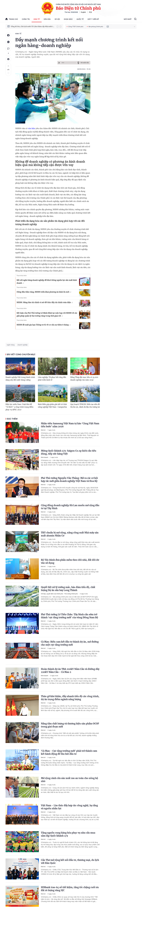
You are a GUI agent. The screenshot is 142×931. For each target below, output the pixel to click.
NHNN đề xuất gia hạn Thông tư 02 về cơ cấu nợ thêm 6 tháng (43, 325)
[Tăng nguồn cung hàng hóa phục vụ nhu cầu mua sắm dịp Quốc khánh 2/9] (22, 841)
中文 (90, 12)
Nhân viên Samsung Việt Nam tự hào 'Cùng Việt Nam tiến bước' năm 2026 (70, 425)
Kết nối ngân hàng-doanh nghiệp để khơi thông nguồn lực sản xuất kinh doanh (47, 281)
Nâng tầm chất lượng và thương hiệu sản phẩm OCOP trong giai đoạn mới (70, 725)
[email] (107, 26)
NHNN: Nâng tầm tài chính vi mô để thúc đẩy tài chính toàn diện (44, 302)
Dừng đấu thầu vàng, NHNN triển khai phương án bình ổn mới (43, 292)
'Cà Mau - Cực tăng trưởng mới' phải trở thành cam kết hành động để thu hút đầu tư (69, 752)
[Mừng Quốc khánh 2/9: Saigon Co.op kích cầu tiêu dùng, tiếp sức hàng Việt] (22, 459)
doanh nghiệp (23, 345)
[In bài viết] (8, 59)
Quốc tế (80, 19)
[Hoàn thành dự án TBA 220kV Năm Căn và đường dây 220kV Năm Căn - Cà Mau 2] (22, 678)
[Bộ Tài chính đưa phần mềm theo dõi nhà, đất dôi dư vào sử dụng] (22, 568)
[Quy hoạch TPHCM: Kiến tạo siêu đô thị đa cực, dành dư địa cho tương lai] (85, 393)
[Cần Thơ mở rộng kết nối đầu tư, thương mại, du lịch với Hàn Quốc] (22, 869)
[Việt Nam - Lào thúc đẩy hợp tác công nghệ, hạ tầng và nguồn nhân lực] (22, 814)
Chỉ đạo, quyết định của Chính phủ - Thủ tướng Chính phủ (59, 594)
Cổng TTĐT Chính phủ (75, 26)
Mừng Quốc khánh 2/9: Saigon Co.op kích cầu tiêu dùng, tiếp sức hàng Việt (68, 452)
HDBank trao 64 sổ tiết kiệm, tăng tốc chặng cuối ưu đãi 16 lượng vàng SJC (70, 889)
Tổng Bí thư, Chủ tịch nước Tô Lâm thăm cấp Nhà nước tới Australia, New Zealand (32, 26)
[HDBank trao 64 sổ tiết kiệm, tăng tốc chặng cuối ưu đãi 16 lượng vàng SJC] (22, 896)
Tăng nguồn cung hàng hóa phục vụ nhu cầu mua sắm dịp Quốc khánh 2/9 (68, 834)
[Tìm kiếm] (135, 19)
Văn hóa (47, 19)
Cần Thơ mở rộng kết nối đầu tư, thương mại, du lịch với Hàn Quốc (70, 861)
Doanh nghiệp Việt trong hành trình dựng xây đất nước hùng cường (20, 378)
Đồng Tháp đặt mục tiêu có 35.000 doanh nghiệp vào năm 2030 (84, 378)
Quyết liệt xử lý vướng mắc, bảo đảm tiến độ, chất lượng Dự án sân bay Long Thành (68, 589)
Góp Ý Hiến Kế (93, 19)
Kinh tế (37, 19)
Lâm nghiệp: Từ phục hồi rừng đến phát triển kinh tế (52, 378)
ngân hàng (11, 345)
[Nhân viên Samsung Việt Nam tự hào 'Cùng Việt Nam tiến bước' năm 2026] (22, 432)
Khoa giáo (68, 19)
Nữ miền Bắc (85, 62)
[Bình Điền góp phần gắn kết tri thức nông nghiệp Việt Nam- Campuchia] (52, 393)
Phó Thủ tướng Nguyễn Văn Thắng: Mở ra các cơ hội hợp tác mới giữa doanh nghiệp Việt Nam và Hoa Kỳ (69, 479)
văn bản (31, 128)
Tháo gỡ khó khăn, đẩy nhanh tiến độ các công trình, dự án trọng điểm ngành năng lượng (70, 698)
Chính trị (26, 19)
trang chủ (13, 19)
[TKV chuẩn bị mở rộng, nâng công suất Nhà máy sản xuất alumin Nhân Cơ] (22, 541)
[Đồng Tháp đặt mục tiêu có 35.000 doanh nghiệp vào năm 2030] (85, 366)
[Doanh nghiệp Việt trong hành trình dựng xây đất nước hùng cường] (20, 366)
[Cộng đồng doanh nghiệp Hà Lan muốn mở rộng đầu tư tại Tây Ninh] (22, 514)
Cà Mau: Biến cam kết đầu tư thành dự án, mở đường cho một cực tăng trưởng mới (70, 643)
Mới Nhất (128, 19)
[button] (57, 26)
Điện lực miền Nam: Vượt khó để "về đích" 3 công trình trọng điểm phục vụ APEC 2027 (19, 407)
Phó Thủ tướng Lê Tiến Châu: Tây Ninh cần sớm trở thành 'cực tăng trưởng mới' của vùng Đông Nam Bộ (69, 616)
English (83, 12)
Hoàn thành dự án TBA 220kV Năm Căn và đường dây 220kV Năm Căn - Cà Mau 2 (70, 670)
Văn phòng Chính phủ (95, 26)
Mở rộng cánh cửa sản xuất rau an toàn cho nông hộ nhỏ (69, 780)
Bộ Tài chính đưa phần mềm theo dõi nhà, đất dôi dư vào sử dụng (70, 561)
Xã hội (57, 19)
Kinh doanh (44, 457)
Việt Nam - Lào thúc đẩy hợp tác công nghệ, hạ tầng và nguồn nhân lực (69, 807)
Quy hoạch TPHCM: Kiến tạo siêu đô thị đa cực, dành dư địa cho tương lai (85, 405)
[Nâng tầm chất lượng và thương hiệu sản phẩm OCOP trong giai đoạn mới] (22, 732)
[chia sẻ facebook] (8, 35)
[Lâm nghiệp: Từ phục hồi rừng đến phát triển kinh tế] (52, 366)
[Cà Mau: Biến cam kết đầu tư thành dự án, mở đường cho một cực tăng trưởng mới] (22, 650)
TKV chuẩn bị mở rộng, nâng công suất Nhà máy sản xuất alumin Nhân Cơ (70, 534)
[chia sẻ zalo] (8, 42)
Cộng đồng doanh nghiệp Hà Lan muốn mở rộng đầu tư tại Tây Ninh (70, 507)
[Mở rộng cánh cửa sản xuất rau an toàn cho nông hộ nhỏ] (22, 787)
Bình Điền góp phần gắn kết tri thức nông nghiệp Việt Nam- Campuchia (52, 405)
